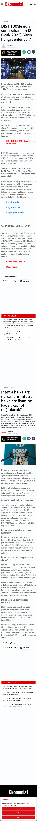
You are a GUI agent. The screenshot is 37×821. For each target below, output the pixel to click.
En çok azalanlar (13, 208)
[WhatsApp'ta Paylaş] (24, 52)
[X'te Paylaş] (33, 52)
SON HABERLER (9, 316)
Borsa (12, 21)
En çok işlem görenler (15, 213)
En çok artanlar (12, 202)
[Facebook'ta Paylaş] (29, 52)
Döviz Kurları (12, 267)
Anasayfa (6, 21)
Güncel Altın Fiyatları (15, 262)
